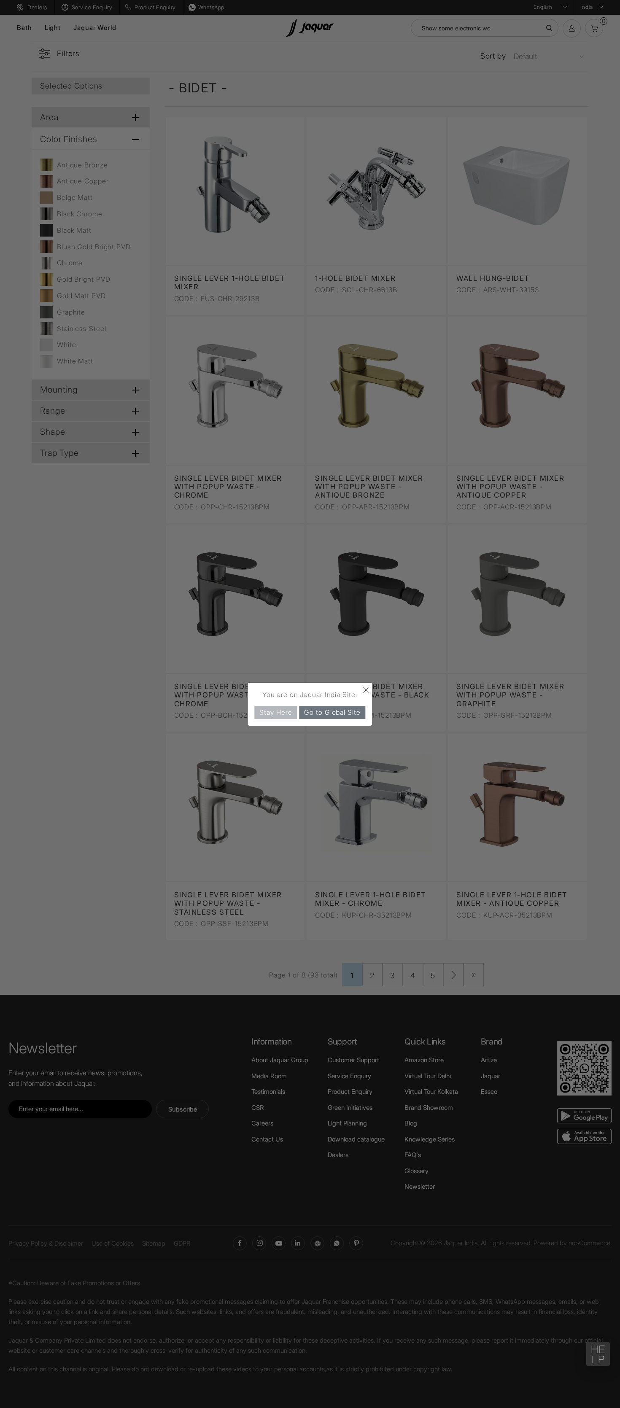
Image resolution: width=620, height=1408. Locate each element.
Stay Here (275, 712)
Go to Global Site (332, 712)
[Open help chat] (598, 1354)
